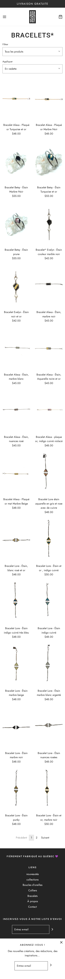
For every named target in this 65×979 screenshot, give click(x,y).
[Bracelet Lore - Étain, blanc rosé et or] (16, 540)
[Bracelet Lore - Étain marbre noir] (16, 727)
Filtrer (5, 44)
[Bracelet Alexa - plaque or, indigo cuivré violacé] (48, 411)
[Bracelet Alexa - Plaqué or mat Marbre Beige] (16, 474)
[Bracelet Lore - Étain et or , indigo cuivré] (48, 540)
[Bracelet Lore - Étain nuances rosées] (48, 727)
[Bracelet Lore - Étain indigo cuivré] (48, 603)
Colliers (32, 890)
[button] (32, 51)
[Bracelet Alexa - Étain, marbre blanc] (16, 349)
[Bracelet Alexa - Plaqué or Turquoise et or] (16, 99)
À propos (32, 901)
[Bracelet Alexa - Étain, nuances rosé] (16, 411)
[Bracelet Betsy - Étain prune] (16, 224)
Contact (32, 907)
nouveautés (32, 874)
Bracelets (33, 896)
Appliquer (7, 61)
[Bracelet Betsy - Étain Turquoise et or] (48, 162)
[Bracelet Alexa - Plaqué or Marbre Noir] (48, 99)
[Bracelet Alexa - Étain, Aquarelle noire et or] (48, 349)
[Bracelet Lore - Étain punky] (16, 790)
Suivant (45, 838)
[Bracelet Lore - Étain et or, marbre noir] (48, 790)
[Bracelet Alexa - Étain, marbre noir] (48, 287)
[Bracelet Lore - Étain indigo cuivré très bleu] (16, 603)
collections (32, 880)
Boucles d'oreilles (32, 885)
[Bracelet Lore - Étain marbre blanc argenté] (48, 665)
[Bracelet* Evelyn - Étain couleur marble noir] (48, 224)
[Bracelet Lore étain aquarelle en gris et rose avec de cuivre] (48, 474)
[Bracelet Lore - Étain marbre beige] (16, 665)
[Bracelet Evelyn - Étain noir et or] (16, 287)
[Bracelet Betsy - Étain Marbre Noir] (16, 162)
